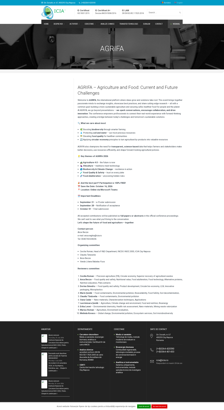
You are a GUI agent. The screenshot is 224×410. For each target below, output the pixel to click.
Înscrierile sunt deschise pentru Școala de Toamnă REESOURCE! (57, 356)
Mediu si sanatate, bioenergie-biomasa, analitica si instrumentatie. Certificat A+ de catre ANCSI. (92, 339)
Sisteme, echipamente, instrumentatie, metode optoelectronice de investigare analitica (128, 367)
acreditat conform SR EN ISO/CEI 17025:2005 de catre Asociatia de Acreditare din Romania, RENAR (91, 355)
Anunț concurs (53, 335)
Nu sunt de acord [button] (159, 406)
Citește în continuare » (49, 348)
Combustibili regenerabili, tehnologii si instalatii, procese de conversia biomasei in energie (128, 352)
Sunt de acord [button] (144, 406)
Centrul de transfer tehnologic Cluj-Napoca (92, 367)
